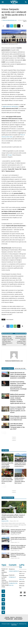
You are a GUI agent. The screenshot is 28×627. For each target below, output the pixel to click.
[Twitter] (11, 25)
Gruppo (10, 155)
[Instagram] (3, 595)
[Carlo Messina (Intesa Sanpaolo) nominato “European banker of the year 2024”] (5, 425)
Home (3, 5)
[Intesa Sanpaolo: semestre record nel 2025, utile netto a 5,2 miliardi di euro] (5, 418)
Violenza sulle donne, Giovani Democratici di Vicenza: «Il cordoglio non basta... (18, 531)
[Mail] (3, 599)
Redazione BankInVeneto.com (10, 20)
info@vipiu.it (12, 577)
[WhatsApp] (15, 25)
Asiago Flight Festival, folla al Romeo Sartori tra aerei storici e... (20, 464)
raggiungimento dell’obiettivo (10, 106)
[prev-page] (3, 433)
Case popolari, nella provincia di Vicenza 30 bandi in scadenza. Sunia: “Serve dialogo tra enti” (20, 340)
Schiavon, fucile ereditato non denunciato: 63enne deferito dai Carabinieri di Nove (18, 547)
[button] (2, 2)
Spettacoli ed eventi (19, 460)
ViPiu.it (21, 579)
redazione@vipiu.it (14, 571)
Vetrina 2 (7, 5)
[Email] (18, 25)
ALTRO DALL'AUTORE (20, 368)
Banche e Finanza (4, 376)
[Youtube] (3, 612)
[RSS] (3, 604)
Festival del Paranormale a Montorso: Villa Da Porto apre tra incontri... (18, 555)
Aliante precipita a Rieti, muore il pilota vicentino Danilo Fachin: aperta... (13, 517)
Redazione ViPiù (5, 521)
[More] (22, 25)
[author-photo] (14, 358)
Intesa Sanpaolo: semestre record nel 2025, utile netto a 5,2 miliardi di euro (18, 418)
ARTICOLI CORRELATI (7, 368)
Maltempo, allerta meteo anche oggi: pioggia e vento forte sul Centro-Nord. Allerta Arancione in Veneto (7, 340)
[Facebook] (8, 25)
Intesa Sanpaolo (9, 319)
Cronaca (3, 460)
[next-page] (5, 433)
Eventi (3, 410)
